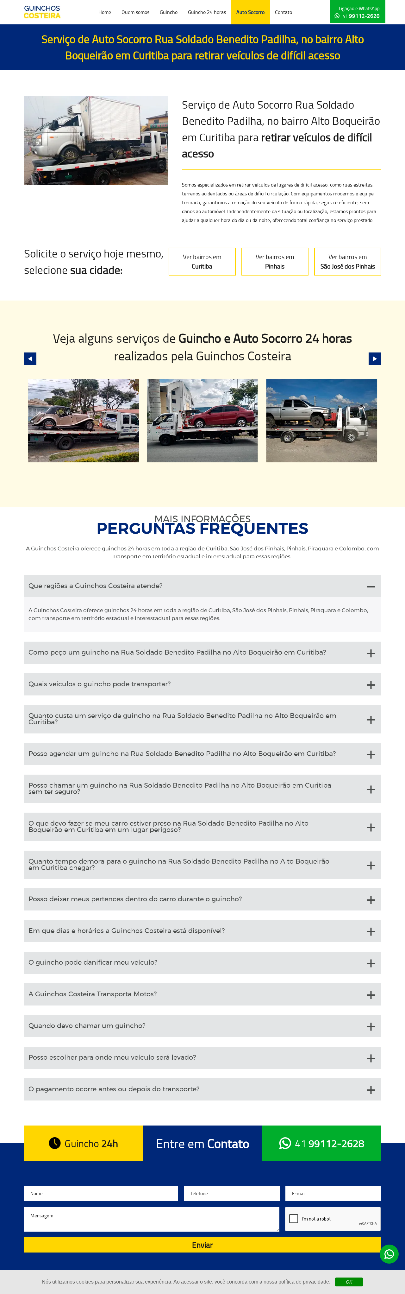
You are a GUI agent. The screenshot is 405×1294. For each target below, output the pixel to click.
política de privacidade (303, 1281)
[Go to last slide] (30, 358)
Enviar (202, 1244)
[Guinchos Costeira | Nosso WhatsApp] (389, 1254)
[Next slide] (375, 358)
